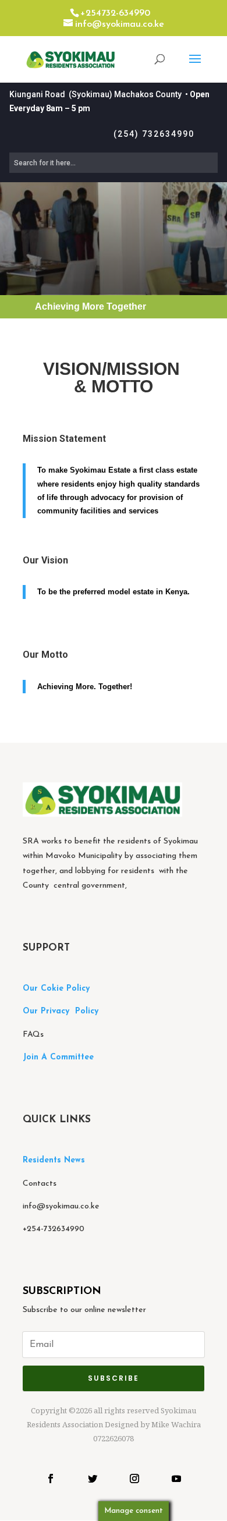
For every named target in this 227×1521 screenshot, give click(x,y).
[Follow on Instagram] (134, 1478)
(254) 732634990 (154, 134)
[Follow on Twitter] (92, 1478)
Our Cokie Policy (56, 988)
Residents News (55, 1160)
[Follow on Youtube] (176, 1478)
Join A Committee (58, 1057)
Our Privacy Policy (60, 1011)
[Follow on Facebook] (51, 1478)
